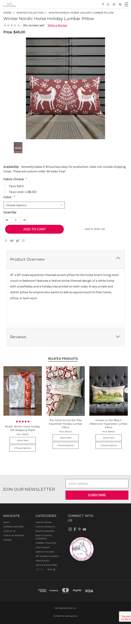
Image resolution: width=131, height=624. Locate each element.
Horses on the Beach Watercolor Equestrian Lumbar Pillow (109, 424)
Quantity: (10, 212)
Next (127, 390)
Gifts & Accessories (46, 565)
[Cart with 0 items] (120, 4)
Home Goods (42, 560)
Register (19, 535)
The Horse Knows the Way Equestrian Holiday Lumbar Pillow (65, 424)
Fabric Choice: (15, 179)
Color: (9, 197)
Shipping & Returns (13, 527)
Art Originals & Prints (47, 556)
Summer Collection (46, 543)
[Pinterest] (23, 240)
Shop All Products (45, 527)
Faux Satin (16, 186)
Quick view (22, 440)
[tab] (65, 259)
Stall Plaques (43, 547)
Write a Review (57, 25)
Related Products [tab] (63, 358)
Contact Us (9, 531)
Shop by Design (44, 522)
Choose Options (22, 448)
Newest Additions (45, 531)
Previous (4, 390)
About (6, 522)
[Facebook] (6, 240)
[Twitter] (17, 240)
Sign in (7, 535)
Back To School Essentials (44, 537)
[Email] (11, 240)
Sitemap (7, 540)
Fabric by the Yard (45, 552)
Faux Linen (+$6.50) (23, 192)
